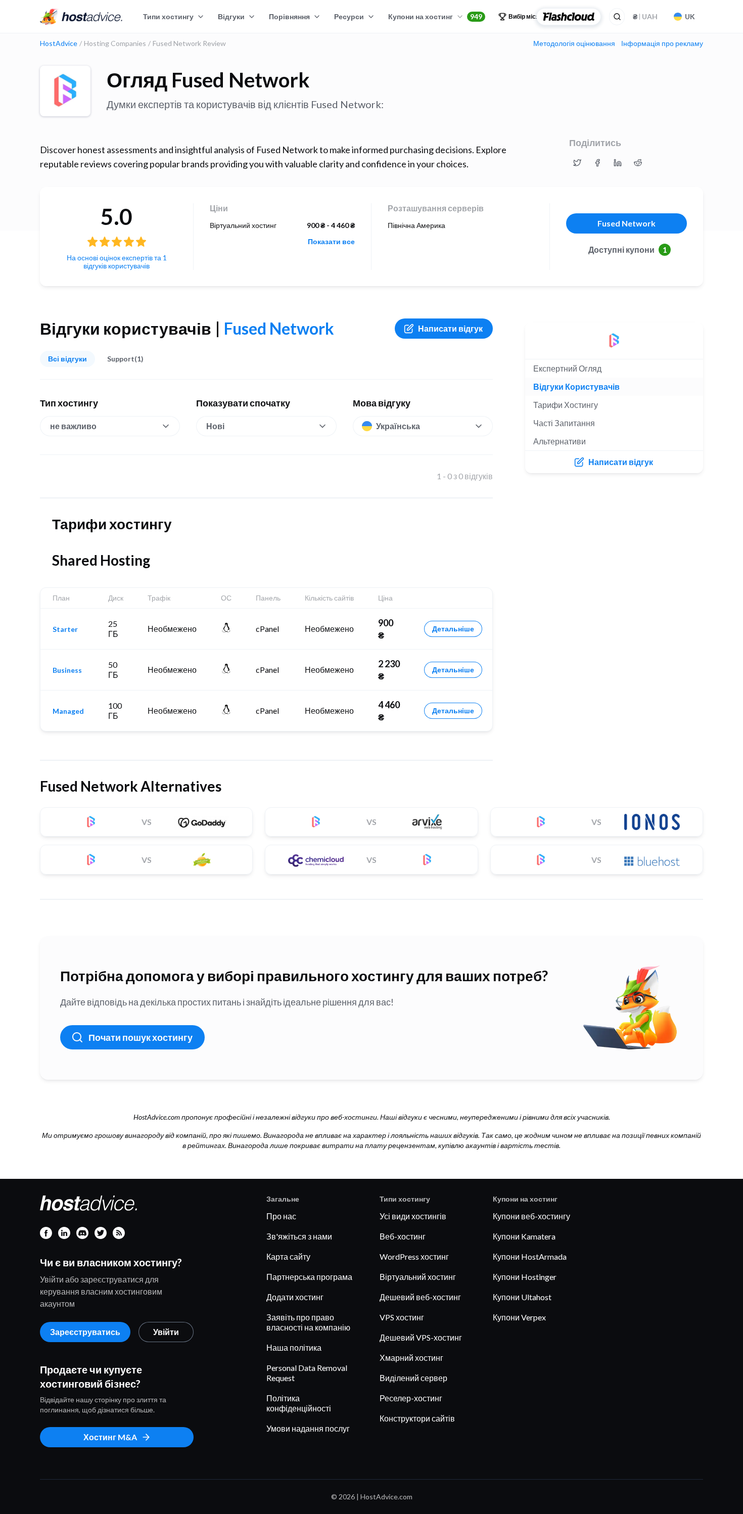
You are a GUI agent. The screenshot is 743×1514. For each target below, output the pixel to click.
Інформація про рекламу (662, 43)
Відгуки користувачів (576, 386)
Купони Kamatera (524, 1236)
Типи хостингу (168, 16)
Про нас (281, 1216)
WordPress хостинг (414, 1256)
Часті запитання (564, 423)
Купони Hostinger (524, 1276)
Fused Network (626, 223)
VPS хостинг (402, 1317)
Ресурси (349, 16)
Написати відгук (450, 328)
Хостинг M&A (110, 1437)
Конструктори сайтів (417, 1418)
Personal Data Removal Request (306, 1373)
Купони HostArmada (530, 1256)
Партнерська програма (309, 1276)
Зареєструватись (85, 1332)
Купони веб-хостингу (531, 1216)
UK (690, 16)
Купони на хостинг (435, 16)
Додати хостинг (294, 1297)
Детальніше (453, 628)
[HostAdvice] (81, 17)
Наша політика (293, 1347)
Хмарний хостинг (411, 1357)
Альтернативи (559, 441)
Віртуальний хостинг (418, 1276)
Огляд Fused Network (208, 80)
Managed (68, 711)
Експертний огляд (567, 368)
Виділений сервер (413, 1378)
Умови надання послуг (308, 1428)
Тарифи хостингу (565, 404)
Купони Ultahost (522, 1297)
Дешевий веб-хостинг (420, 1297)
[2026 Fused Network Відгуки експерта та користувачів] (577, 163)
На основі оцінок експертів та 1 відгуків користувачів (117, 261)
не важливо (73, 426)
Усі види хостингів (413, 1216)
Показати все (331, 242)
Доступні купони (627, 249)
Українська (398, 426)
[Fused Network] (65, 91)
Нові (215, 426)
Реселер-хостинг (411, 1398)
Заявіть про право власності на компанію (308, 1322)
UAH (645, 16)
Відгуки (231, 16)
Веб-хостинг (403, 1236)
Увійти (166, 1332)
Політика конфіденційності (298, 1403)
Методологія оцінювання (574, 43)
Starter (65, 629)
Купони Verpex (519, 1317)
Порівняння (289, 16)
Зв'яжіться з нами (299, 1236)
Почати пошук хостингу (140, 1037)
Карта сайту (288, 1256)
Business (67, 670)
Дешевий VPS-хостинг (421, 1337)
